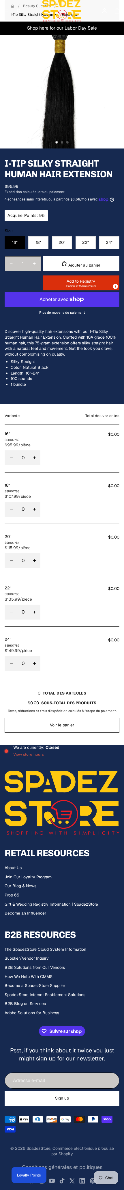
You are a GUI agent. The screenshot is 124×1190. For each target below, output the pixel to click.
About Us (13, 867)
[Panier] (117, 11)
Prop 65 (12, 895)
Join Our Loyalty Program (28, 877)
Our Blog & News (20, 885)
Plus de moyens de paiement (62, 312)
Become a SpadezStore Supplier (35, 985)
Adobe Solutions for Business (32, 1012)
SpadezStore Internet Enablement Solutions (45, 994)
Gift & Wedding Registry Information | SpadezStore (51, 904)
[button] (81, 282)
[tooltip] (115, 286)
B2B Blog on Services (25, 1003)
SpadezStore (38, 1148)
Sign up (62, 1098)
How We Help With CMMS (28, 976)
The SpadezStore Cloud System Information (45, 949)
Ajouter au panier (83, 265)
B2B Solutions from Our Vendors (35, 967)
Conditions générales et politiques (62, 1167)
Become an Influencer (25, 913)
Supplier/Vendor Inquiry (27, 958)
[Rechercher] (19, 11)
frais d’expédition (53, 711)
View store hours (28, 754)
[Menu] (6, 11)
